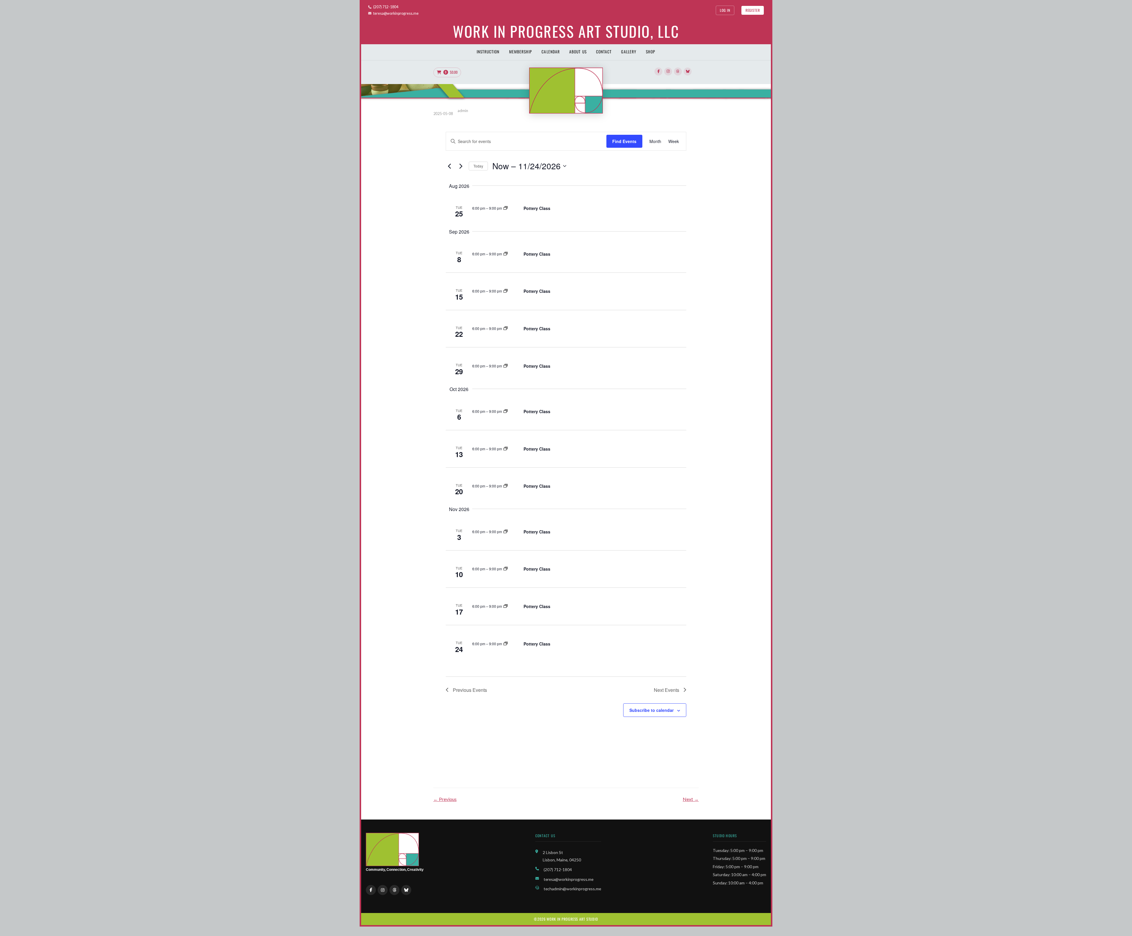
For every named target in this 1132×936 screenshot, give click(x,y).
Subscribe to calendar (651, 710)
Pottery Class (537, 208)
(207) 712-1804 (385, 7)
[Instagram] (668, 71)
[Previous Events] (449, 166)
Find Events (624, 141)
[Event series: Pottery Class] (506, 208)
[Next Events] (460, 166)
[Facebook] (658, 71)
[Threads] (678, 71)
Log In (725, 10)
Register (753, 10)
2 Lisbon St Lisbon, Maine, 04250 (562, 856)
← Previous (445, 799)
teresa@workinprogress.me (396, 13)
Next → (691, 799)
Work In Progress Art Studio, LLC (566, 31)
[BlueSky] (688, 71)
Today (478, 165)
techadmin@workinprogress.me (572, 888)
